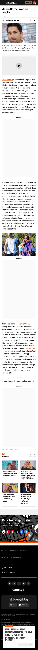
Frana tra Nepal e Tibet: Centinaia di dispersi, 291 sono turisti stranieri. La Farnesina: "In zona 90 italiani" (18, 635)
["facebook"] (21, 532)
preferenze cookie (15, 557)
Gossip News (5, 449)
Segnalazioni (14, 551)
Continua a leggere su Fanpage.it (19, 381)
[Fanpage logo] (11, 3)
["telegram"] (26, 532)
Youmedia (4, 551)
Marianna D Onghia (13, 20)
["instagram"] (8, 532)
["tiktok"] (3, 532)
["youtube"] (12, 532)
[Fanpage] (19, 589)
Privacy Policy (24, 551)
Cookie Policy (5, 554)
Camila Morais (24, 324)
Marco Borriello (7, 80)
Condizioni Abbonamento (19, 554)
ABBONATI (28, 2)
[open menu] (2, 3)
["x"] (17, 532)
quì (15, 223)
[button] (34, 20)
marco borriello (14, 449)
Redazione (4, 557)
